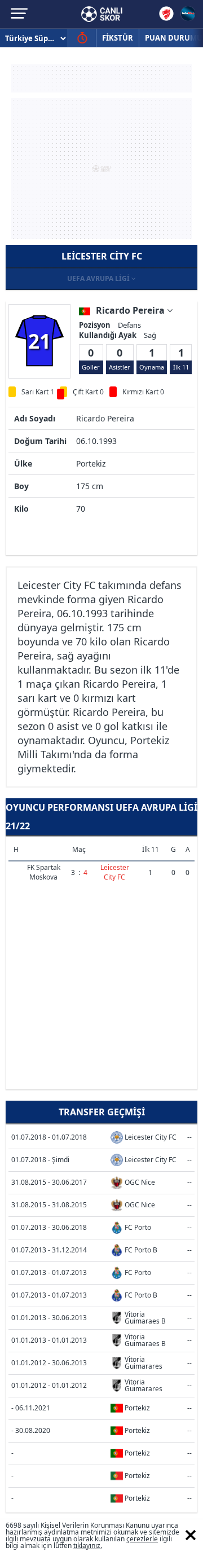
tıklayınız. (87, 1545)
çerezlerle (142, 1539)
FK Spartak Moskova (43, 872)
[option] (39, 340)
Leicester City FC (114, 872)
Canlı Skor (101, 14)
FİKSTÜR (117, 38)
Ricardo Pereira (131, 310)
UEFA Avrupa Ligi (99, 278)
